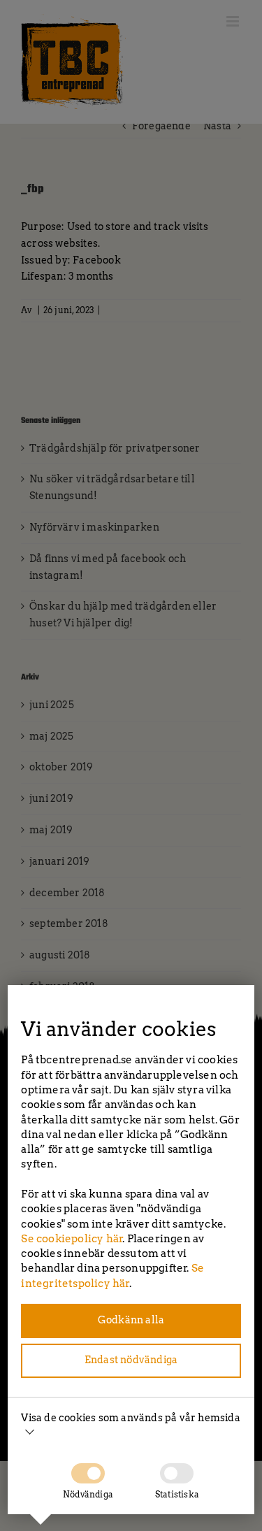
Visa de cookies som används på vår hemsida (130, 1417)
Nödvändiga (88, 1494)
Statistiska (177, 1494)
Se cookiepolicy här (72, 1238)
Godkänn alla (131, 1319)
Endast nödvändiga (131, 1359)
